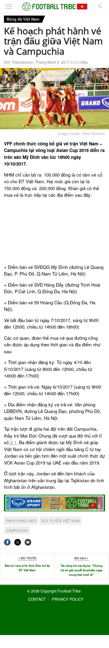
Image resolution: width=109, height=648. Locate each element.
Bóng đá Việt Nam (23, 19)
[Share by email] (28, 542)
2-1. (13, 442)
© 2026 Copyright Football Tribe (54, 591)
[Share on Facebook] (7, 542)
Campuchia (17, 530)
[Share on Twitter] (17, 542)
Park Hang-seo (21, 520)
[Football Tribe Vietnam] (55, 6)
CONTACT (37, 599)
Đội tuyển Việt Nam (60, 520)
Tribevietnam (22, 62)
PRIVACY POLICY (68, 599)
